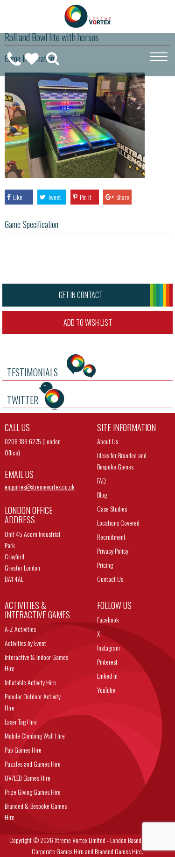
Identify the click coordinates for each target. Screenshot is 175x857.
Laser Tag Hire (21, 721)
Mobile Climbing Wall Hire (35, 735)
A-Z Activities (20, 629)
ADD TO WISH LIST (87, 322)
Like (17, 197)
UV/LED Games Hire (27, 778)
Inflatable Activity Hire (30, 682)
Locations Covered (118, 522)
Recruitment (111, 537)
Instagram (108, 647)
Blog (102, 494)
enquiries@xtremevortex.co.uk (40, 487)
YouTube (106, 690)
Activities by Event (25, 643)
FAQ (101, 480)
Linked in (107, 676)
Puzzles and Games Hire (33, 764)
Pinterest (107, 662)
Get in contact (81, 294)
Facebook (108, 619)
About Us (107, 441)
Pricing (105, 565)
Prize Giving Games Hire (33, 792)
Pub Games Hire (23, 749)
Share (122, 197)
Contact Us (110, 579)
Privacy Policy (112, 551)
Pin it (85, 197)
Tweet (54, 197)
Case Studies (112, 508)
